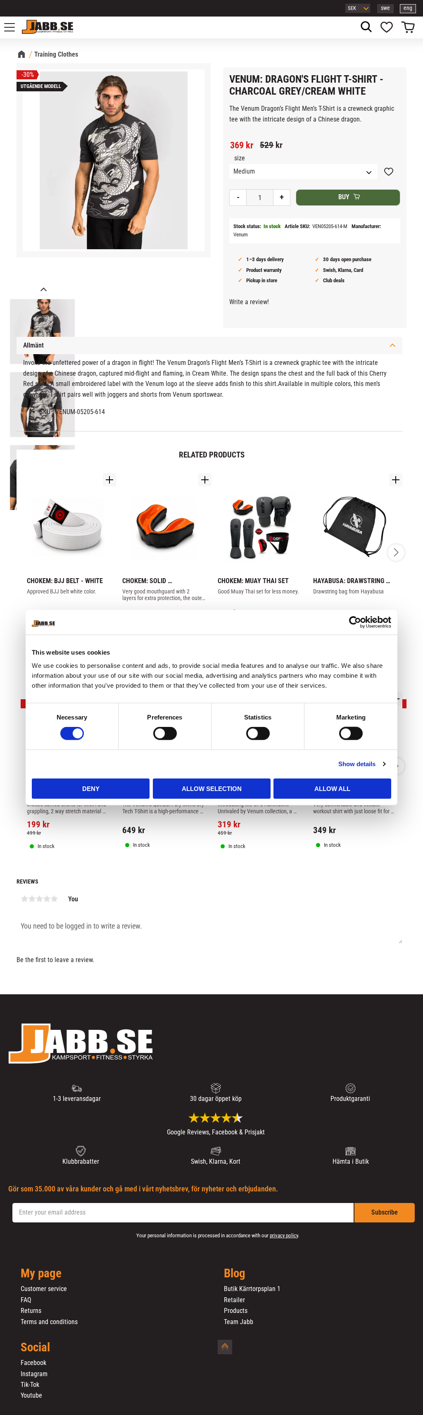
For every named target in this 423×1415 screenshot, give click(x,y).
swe (385, 8)
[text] (241, 145)
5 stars (54, 899)
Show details (356, 763)
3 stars (39, 899)
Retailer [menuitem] (234, 1300)
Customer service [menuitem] (44, 1289)
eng (408, 8)
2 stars (32, 899)
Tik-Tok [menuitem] (30, 1385)
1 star (24, 899)
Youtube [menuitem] (31, 1395)
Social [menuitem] (35, 1347)
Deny (91, 788)
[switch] (165, 733)
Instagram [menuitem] (34, 1374)
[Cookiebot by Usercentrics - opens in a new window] (355, 622)
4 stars (46, 899)
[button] (14, 27)
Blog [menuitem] (234, 1273)
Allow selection (212, 788)
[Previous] (43, 290)
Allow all (332, 788)
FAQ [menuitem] (26, 1300)
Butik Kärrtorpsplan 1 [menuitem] (252, 1289)
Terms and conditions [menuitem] (49, 1322)
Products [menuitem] (235, 1311)
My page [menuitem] (41, 1273)
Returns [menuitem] (31, 1311)
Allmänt (33, 345)
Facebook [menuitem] (33, 1363)
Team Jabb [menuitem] (238, 1322)
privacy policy (284, 1235)
